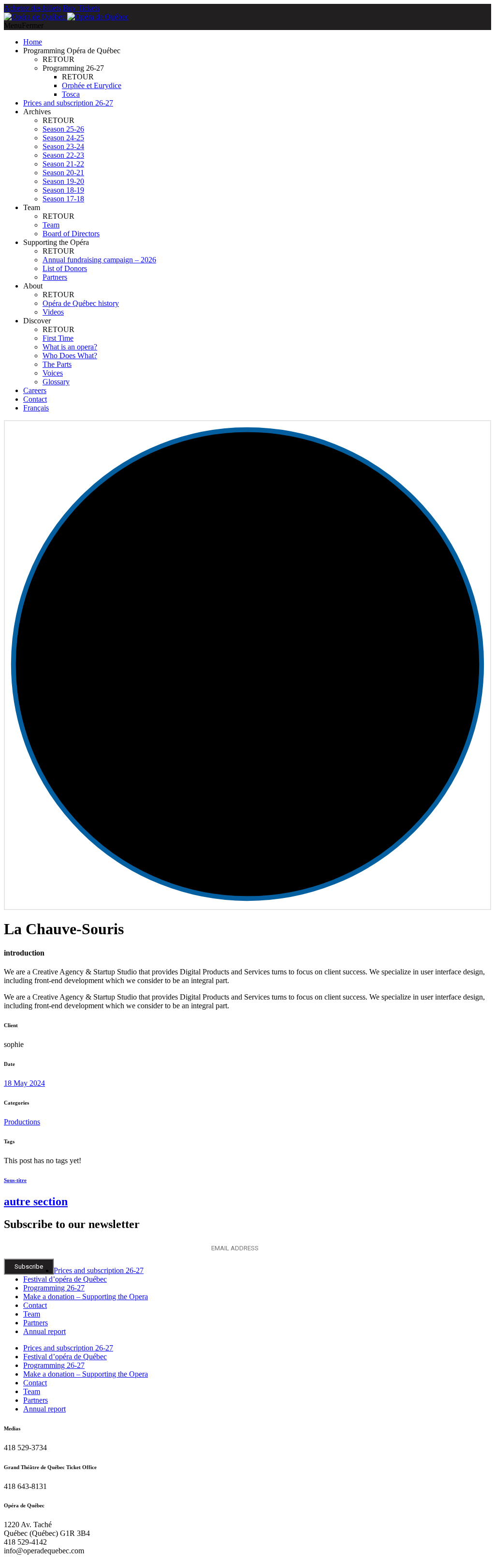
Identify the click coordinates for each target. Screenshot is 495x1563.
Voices (53, 373)
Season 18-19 (63, 190)
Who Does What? (70, 355)
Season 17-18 (63, 199)
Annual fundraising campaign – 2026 (99, 260)
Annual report (44, 1331)
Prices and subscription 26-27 (68, 103)
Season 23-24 (63, 146)
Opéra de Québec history (81, 303)
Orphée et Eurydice (91, 85)
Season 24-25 (63, 138)
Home (32, 42)
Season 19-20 (63, 181)
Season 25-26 (63, 129)
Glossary (56, 382)
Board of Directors (71, 233)
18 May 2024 (24, 1083)
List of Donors (65, 268)
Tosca (71, 94)
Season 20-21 (63, 172)
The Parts (57, 364)
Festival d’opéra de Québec (65, 1279)
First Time (58, 338)
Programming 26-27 (54, 1288)
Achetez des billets (32, 8)
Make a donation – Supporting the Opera (85, 1296)
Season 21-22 (63, 164)
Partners (55, 277)
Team (51, 225)
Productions (22, 1122)
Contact (35, 399)
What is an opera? (70, 347)
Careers (34, 390)
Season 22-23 (63, 155)
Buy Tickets (81, 8)
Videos (53, 312)
